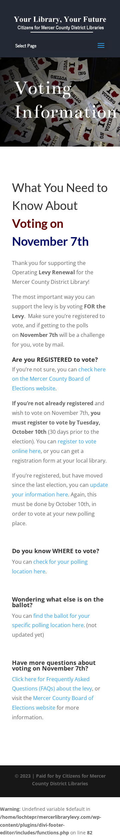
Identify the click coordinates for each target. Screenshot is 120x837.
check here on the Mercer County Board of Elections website (59, 379)
